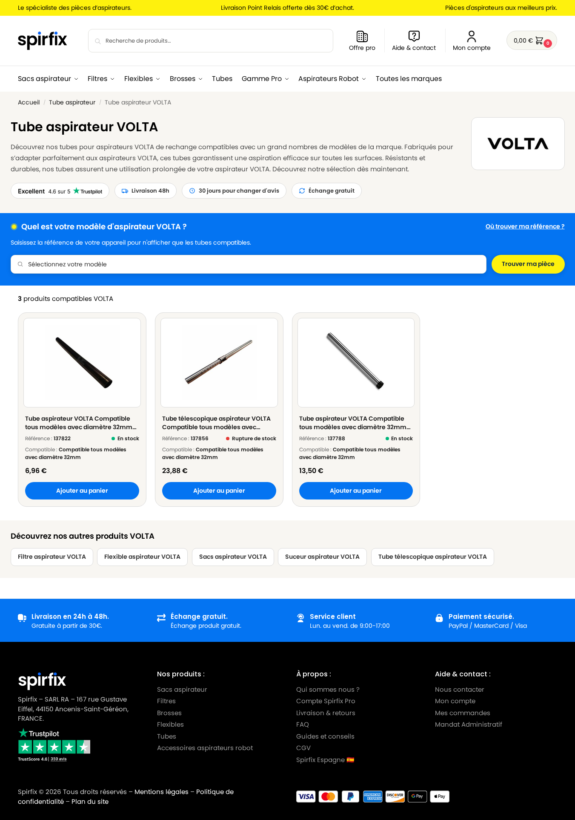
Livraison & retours (325, 712)
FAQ (302, 724)
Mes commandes (463, 712)
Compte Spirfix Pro (325, 700)
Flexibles (170, 724)
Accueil (29, 102)
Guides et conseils (325, 736)
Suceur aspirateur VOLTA (322, 557)
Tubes (166, 736)
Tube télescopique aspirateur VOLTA (432, 557)
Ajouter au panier (82, 491)
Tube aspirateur (72, 102)
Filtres (166, 700)
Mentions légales (161, 791)
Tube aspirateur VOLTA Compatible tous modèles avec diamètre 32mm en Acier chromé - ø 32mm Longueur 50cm (354, 422)
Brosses (169, 712)
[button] (531, 40)
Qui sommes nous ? (328, 689)
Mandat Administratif (468, 724)
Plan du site (90, 801)
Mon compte (472, 47)
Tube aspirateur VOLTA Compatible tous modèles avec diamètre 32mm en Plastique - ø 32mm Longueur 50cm (78, 422)
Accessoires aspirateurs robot (205, 747)
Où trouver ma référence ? (525, 226)
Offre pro (362, 47)
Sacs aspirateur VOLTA (233, 557)
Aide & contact (414, 47)
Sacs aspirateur (182, 689)
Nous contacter (459, 689)
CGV (303, 747)
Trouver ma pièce (528, 264)
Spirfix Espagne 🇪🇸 (325, 759)
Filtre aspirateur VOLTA (52, 557)
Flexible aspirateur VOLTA (142, 557)
